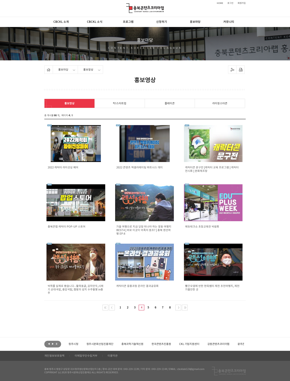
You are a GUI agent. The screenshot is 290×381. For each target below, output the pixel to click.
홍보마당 (195, 22)
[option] (73, 344)
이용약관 (113, 355)
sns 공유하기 (232, 69)
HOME (220, 3)
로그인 (230, 3)
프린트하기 (240, 69)
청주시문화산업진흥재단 (99, 344)
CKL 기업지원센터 (189, 344)
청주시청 (73, 344)
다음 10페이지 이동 (178, 307)
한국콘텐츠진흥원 (161, 344)
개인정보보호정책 (54, 355)
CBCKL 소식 (94, 22)
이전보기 (49, 343)
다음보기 (52, 343)
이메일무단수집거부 (86, 355)
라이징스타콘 (219, 103)
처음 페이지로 (105, 307)
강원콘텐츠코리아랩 (218, 344)
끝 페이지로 (185, 307)
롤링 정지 (56, 343)
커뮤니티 (228, 22)
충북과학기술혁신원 (132, 344)
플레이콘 (170, 103)
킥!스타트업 (119, 103)
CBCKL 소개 (61, 22)
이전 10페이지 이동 (112, 307)
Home (45, 67)
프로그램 (128, 22)
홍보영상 (69, 103)
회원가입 (242, 3)
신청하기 (161, 22)
